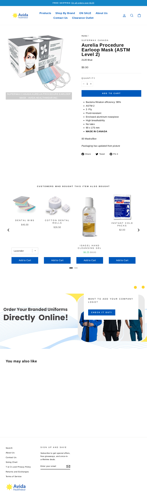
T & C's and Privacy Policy (18, 467)
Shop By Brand (65, 13)
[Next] (138, 230)
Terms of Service (14, 476)
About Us (102, 13)
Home (84, 36)
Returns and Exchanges (17, 472)
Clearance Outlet (83, 17)
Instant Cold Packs (122, 224)
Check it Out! (101, 312)
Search (9, 448)
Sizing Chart (12, 462)
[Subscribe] (68, 466)
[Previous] (8, 230)
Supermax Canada (95, 40)
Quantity (88, 78)
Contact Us (60, 17)
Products (45, 13)
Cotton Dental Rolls (57, 221)
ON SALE (85, 13)
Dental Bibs (24, 220)
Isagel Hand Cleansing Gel (90, 246)
